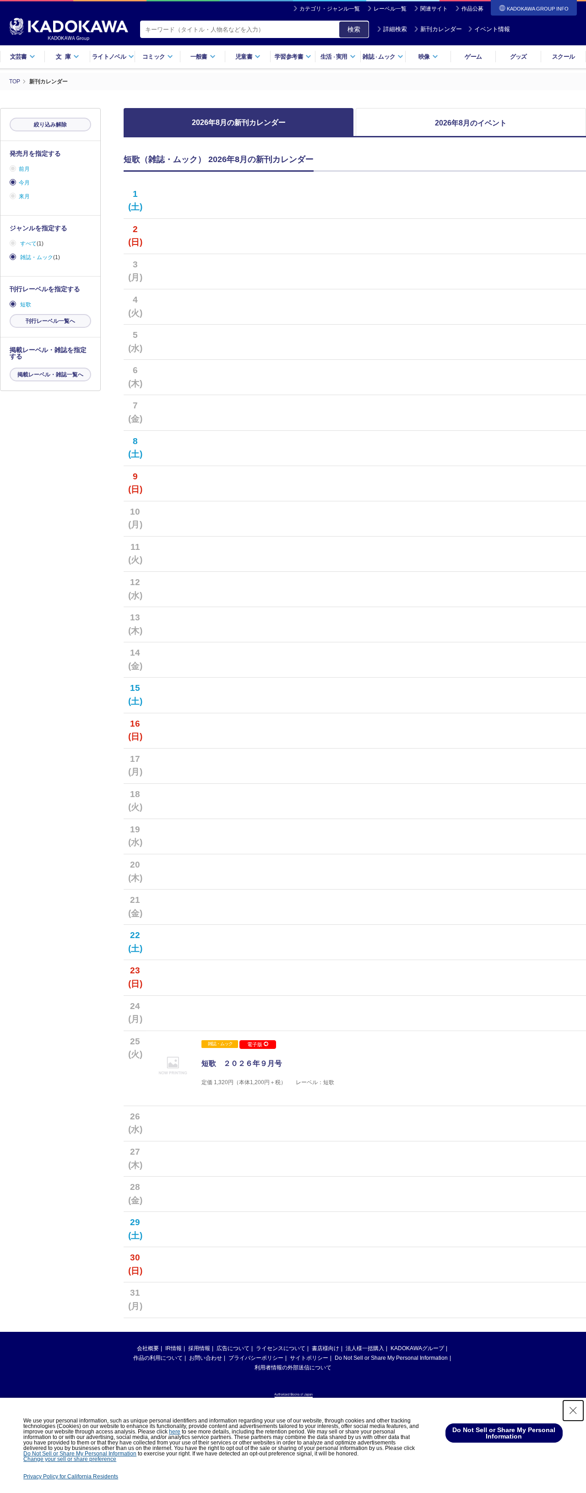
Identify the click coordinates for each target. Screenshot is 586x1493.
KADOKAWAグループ (417, 1348)
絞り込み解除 (50, 124)
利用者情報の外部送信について (293, 1367)
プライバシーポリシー (255, 1358)
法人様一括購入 (365, 1348)
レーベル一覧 (390, 8)
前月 (24, 169)
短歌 (25, 304)
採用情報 (199, 1348)
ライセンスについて (280, 1348)
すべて (28, 243)
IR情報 (173, 1348)
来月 (24, 196)
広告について (233, 1348)
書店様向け (325, 1348)
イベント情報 (492, 29)
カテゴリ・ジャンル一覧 (329, 8)
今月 (24, 182)
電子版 (255, 1044)
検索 (353, 29)
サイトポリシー (309, 1358)
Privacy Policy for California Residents (70, 1476)
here (174, 1431)
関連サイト (434, 8)
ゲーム (473, 56)
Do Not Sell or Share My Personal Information (391, 1358)
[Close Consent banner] (573, 1411)
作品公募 (472, 8)
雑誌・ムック (36, 257)
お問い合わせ (205, 1358)
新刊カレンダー (441, 29)
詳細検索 (395, 29)
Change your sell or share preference (69, 1459)
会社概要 (148, 1348)
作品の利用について (158, 1358)
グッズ (518, 56)
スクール (563, 56)
